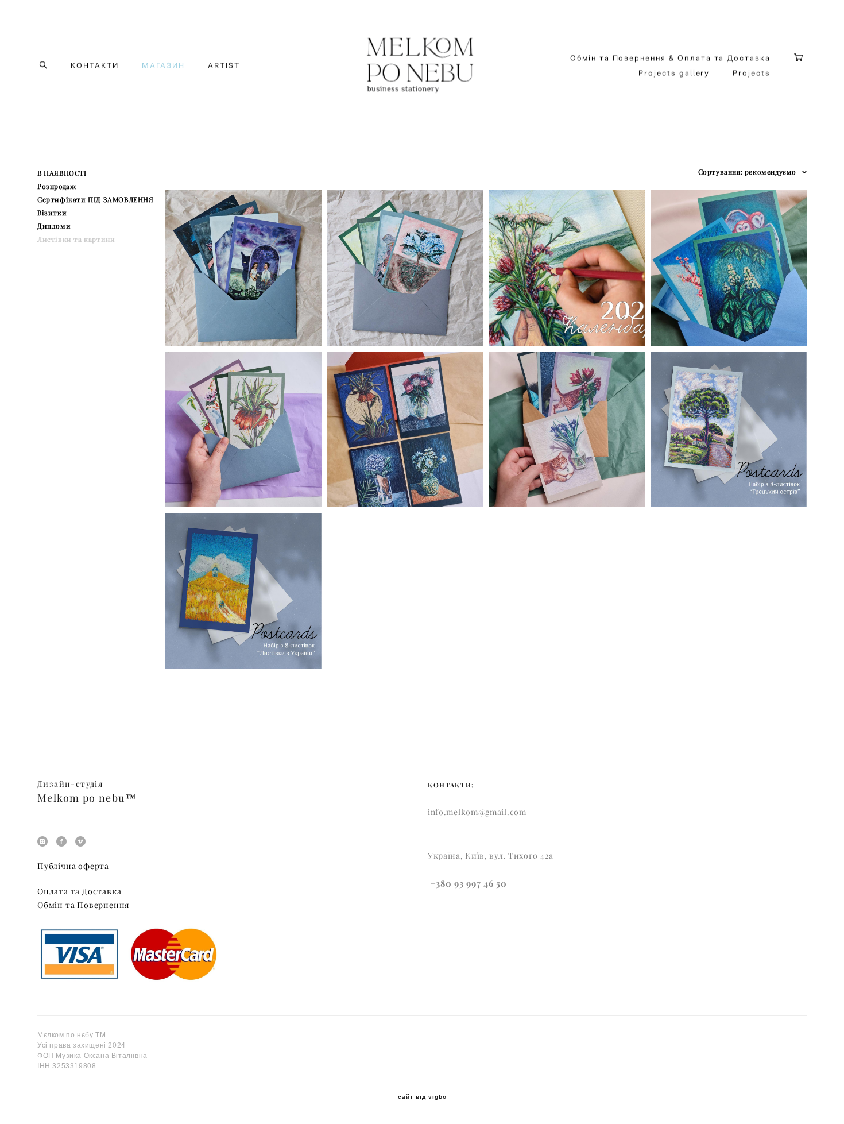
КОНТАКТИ (95, 65)
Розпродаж (56, 186)
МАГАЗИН (163, 65)
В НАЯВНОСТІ (62, 173)
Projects (752, 72)
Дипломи (54, 226)
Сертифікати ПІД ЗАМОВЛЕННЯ (95, 199)
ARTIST (224, 65)
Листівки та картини (76, 239)
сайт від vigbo (422, 1097)
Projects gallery (674, 72)
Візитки (52, 212)
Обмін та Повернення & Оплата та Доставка (670, 57)
